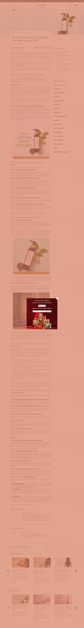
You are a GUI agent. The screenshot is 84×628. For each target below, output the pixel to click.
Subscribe (49, 311)
